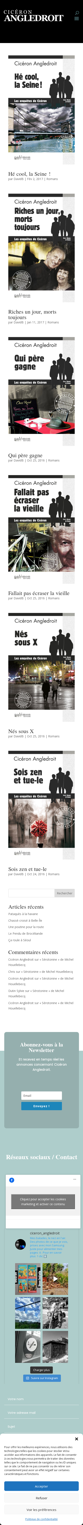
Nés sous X (21, 731)
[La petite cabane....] (55, 1347)
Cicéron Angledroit (21, 959)
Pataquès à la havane (23, 914)
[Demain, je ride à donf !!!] (55, 1313)
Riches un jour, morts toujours (32, 314)
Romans (52, 179)
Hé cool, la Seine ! (29, 173)
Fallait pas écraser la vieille (39, 593)
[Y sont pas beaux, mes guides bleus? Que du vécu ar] (28, 1279)
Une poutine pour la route (26, 927)
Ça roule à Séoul (19, 940)
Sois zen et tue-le (27, 868)
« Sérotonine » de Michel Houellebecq (47, 972)
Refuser (41, 1498)
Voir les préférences (41, 1510)
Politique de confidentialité (41, 1519)
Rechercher (64, 893)
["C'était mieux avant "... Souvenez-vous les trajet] (28, 1347)
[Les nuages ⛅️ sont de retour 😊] (28, 1313)
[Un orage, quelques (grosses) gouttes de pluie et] (55, 1279)
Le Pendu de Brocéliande (25, 933)
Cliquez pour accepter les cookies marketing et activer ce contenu (43, 1201)
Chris (11, 972)
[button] (76, 1439)
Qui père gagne (25, 455)
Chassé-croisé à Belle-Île (25, 920)
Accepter (41, 1486)
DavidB (19, 179)
